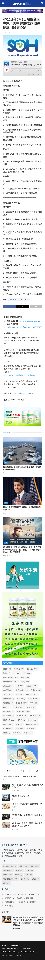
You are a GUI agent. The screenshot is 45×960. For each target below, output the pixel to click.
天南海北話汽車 (10, 681)
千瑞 (27, 673)
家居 (34, 866)
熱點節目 (8, 716)
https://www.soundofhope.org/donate (19, 375)
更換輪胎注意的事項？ (21, 795)
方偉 (21, 699)
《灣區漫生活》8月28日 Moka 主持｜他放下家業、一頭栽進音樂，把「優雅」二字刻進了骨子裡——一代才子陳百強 (22, 550)
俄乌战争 (32, 669)
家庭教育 (8, 686)
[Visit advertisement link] (22, 12)
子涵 (25, 681)
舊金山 (32, 720)
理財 (25, 879)
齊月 (27, 733)
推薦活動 (8, 870)
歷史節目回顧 (15, 946)
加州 (16, 673)
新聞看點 (8, 699)
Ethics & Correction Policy (29, 952)
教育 (19, 870)
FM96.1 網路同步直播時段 (10, 949)
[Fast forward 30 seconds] (20, 71)
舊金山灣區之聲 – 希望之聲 (14, 955)
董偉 (19, 724)
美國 (21, 720)
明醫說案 (8, 703)
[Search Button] (42, 3)
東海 (20, 299)
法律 (28, 875)
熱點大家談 (23, 711)
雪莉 (27, 299)
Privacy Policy (26, 949)
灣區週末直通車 (10, 879)
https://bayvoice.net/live (30, 321)
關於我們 (4, 946)
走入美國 (8, 728)
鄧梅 (20, 728)
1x (16, 71)
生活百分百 (9, 720)
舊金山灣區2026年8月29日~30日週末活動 (19, 776)
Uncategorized (9, 866)
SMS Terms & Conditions (9, 952)
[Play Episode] (6, 69)
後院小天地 (22, 690)
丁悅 (7, 669)
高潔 (17, 733)
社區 (35, 879)
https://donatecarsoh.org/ (24, 393)
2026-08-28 (7, 555)
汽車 (18, 875)
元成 (6, 673)
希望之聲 (8, 690)
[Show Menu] (3, 3)
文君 (19, 694)
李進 (34, 703)
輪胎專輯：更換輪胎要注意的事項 (28, 815)
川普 (19, 686)
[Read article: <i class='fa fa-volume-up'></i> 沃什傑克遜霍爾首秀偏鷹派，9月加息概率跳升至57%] (22, 491)
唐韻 (25, 677)
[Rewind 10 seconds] (12, 71)
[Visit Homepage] (22, 3)
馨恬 (6, 733)
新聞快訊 (32, 694)
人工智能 (19, 669)
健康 (23, 866)
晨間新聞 (13, 299)
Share (39, 74)
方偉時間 (33, 699)
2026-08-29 (7, 473)
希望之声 (31, 686)
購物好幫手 (32, 724)
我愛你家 (36, 690)
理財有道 (22, 716)
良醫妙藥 (8, 724)
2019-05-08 (6, 32)
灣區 (31, 707)
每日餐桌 (18, 707)
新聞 (5, 462)
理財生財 (35, 716)
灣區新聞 (8, 711)
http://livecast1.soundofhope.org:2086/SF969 (23, 327)
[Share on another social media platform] (36, 306)
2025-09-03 (17, 928)
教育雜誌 (8, 694)
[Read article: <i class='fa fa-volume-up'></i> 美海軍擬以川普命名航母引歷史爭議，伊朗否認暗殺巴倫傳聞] (22, 451)
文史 (29, 870)
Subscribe (30, 74)
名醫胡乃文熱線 (10, 677)
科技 (6, 883)
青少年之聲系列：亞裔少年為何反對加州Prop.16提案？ (27, 824)
